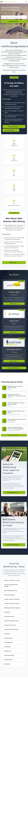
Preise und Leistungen (13, 126)
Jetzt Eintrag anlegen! (9, 130)
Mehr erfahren (13, 262)
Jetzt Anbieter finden (13, 21)
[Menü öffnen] (26, 2)
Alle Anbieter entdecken (13, 368)
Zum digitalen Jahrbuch (12, 492)
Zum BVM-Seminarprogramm (12, 545)
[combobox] (15, 17)
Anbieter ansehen (13, 303)
